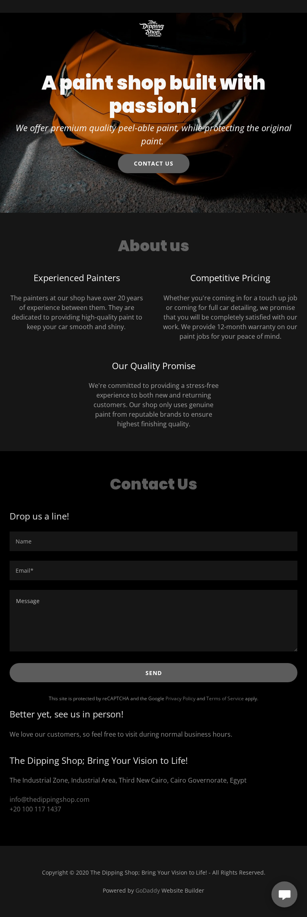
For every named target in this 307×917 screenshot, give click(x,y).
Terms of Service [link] (225, 698)
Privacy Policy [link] (180, 698)
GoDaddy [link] (148, 890)
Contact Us (153, 163)
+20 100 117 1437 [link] (35, 809)
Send (154, 673)
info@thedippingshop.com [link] (50, 799)
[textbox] (153, 541)
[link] (153, 6)
